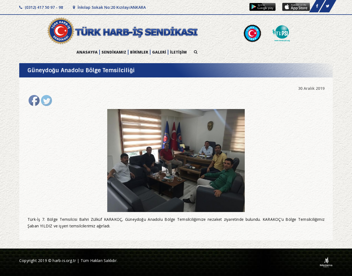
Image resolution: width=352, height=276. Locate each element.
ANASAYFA (87, 52)
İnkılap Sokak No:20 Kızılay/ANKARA (111, 7)
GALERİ (159, 52)
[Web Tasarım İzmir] (326, 261)
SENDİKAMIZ (113, 52)
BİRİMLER (139, 52)
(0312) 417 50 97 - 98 (43, 7)
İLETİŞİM (178, 52)
